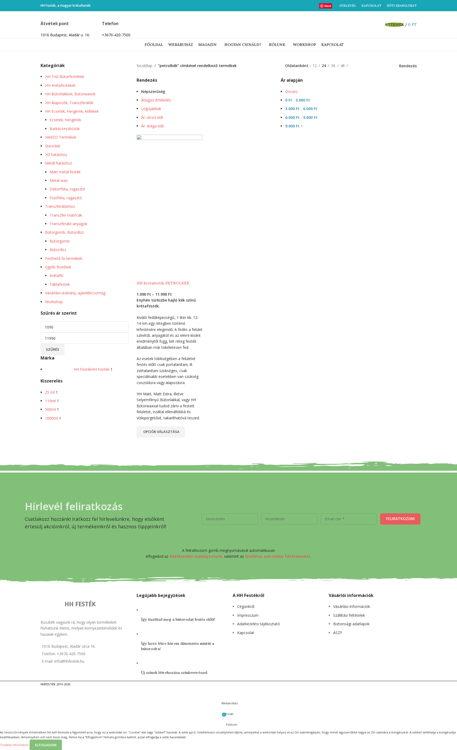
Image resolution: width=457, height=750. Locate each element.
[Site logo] (229, 24)
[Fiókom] (370, 24)
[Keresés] (377, 24)
